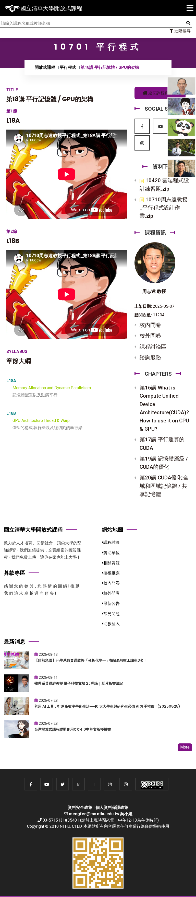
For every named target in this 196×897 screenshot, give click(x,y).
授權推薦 (111, 572)
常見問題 (111, 613)
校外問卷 (150, 336)
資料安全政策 (80, 807)
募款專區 (14, 573)
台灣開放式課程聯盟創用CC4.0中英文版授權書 (72, 729)
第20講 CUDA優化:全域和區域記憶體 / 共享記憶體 (164, 486)
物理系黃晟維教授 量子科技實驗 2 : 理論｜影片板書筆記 (78, 683)
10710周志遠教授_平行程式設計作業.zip (164, 208)
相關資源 (111, 562)
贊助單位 (111, 552)
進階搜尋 (182, 30)
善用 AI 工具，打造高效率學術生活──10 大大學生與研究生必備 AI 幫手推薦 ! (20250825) (107, 706)
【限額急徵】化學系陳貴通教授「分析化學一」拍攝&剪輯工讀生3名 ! (89, 660)
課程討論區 (153, 347)
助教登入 (111, 623)
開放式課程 (45, 67)
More (185, 747)
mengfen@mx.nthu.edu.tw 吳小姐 (100, 813)
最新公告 (111, 603)
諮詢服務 (150, 357)
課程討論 (111, 542)
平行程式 (68, 67)
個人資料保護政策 (112, 807)
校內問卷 (150, 325)
